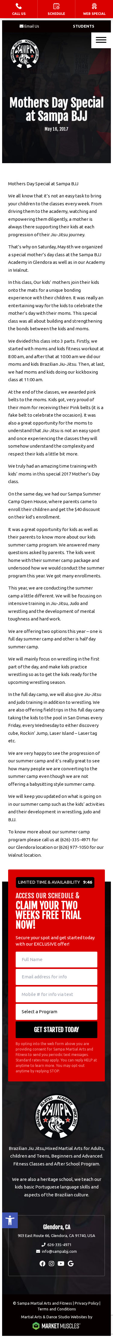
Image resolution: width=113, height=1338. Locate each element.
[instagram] (51, 1263)
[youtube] (61, 1263)
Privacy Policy (87, 1303)
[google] (71, 1263)
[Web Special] (94, 9)
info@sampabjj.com (59, 1251)
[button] (10, 1220)
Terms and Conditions (56, 1309)
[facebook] (42, 1263)
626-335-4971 (59, 1244)
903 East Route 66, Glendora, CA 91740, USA (56, 1235)
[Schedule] (56, 9)
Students (83, 26)
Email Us (31, 26)
